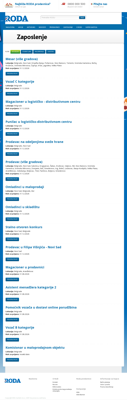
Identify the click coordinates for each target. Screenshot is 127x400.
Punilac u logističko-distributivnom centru (39, 121)
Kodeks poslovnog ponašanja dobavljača (62, 390)
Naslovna (10, 27)
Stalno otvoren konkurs (24, 227)
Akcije (20, 27)
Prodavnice (55, 27)
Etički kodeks (57, 387)
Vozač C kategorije (20, 81)
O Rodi (79, 27)
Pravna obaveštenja (106, 387)
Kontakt (55, 382)
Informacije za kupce (109, 379)
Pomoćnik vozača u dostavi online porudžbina (41, 307)
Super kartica (91, 27)
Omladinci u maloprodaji (25, 186)
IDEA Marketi (80, 395)
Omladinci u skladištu (23, 206)
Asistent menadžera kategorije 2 (31, 287)
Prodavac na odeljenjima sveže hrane (34, 141)
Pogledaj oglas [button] (12, 73)
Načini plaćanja (105, 382)
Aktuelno (31, 27)
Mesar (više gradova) (22, 58)
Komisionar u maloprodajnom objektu (35, 347)
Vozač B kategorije (20, 327)
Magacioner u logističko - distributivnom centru (43, 101)
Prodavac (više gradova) (24, 161)
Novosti (42, 27)
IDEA (77, 392)
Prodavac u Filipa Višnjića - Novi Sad (33, 247)
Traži (82, 17)
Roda (17, 18)
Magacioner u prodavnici (25, 267)
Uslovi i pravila (105, 384)
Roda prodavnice (83, 379)
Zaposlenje (68, 27)
